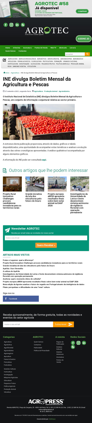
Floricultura (36, 61)
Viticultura (31, 66)
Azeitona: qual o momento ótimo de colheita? (22, 279)
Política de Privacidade (41, 350)
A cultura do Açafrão (11, 271)
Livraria (73, 48)
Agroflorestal (53, 59)
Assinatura (27, 48)
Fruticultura (48, 61)
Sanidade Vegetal (19, 66)
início (7, 73)
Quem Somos (10, 51)
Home (7, 48)
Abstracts (63, 48)
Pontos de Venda (41, 48)
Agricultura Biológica (27, 59)
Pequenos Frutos (48, 64)
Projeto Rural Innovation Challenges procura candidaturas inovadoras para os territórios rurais (42, 263)
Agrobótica (41, 59)
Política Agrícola (62, 64)
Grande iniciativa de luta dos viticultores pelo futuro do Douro (33, 197)
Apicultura (12, 61)
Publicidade (38, 348)
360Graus (52, 419)
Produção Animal (77, 64)
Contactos (22, 51)
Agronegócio (78, 59)
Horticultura (13, 64)
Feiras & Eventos (24, 61)
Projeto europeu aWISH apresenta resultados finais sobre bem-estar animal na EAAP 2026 (56, 200)
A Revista (16, 48)
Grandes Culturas (70, 61)
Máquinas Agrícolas (11, 377)
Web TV (53, 48)
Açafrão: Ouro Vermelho (13, 269)
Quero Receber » (46, 245)
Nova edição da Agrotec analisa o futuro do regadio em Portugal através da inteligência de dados (43, 284)
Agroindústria (66, 59)
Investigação (24, 64)
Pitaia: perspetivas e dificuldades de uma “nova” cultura (26, 287)
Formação (58, 61)
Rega (9, 66)
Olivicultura (35, 64)
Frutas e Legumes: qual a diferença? (18, 260)
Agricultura (12, 59)
